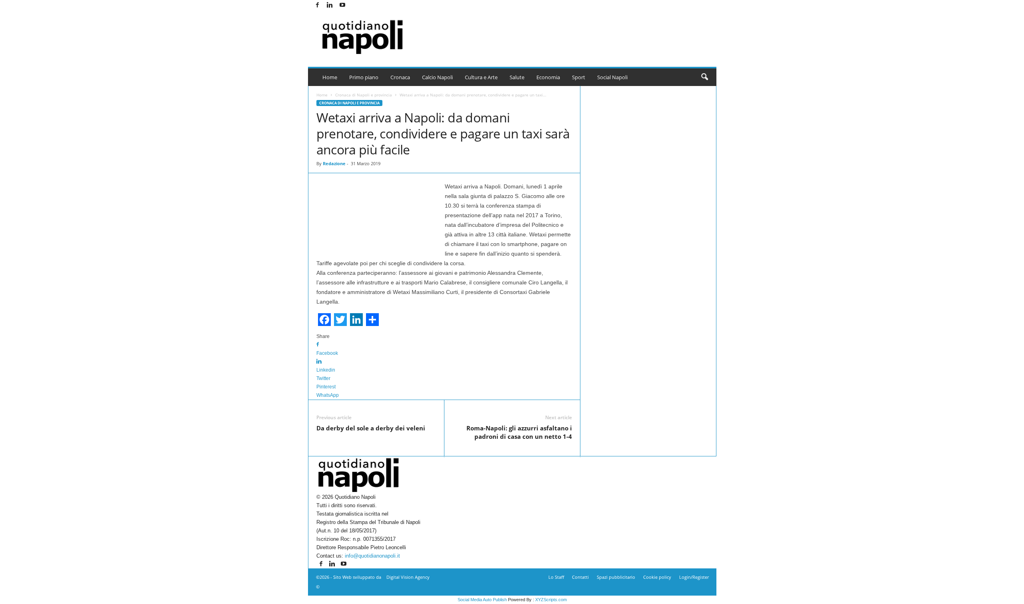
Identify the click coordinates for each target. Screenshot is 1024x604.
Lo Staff (556, 577)
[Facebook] (317, 5)
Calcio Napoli (437, 77)
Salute (517, 77)
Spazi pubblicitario (616, 577)
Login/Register (694, 577)
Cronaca (400, 77)
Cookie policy (657, 577)
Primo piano (363, 77)
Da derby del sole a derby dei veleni (370, 428)
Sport (578, 77)
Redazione (334, 163)
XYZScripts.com (551, 599)
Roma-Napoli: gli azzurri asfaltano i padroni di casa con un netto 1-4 (519, 432)
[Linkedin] (330, 5)
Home (329, 77)
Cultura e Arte (481, 77)
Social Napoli (612, 77)
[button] (704, 77)
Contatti (580, 577)
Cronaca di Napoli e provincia (363, 95)
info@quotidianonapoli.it (372, 556)
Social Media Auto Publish (482, 599)
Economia (548, 77)
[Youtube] (342, 5)
